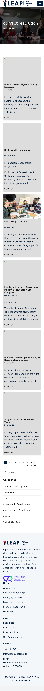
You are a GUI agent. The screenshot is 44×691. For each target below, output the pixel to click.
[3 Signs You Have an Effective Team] (22, 404)
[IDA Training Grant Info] (22, 206)
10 (35, 463)
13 (31, 466)
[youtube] (4, 583)
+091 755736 (10, 649)
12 (27, 466)
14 (35, 466)
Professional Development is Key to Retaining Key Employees (22, 358)
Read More (8, 117)
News (7, 516)
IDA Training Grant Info (15, 221)
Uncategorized (12, 522)
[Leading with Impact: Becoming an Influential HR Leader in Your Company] (22, 272)
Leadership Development (17, 504)
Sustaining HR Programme (17, 150)
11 (39, 463)
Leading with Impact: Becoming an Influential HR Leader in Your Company (21, 290)
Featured (9, 492)
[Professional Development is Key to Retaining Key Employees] (22, 342)
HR (6, 498)
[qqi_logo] (19, 576)
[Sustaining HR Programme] (22, 135)
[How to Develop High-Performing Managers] (22, 69)
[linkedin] (8, 583)
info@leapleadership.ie (15, 654)
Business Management (16, 486)
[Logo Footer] (15, 541)
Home (5, 28)
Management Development (18, 510)
